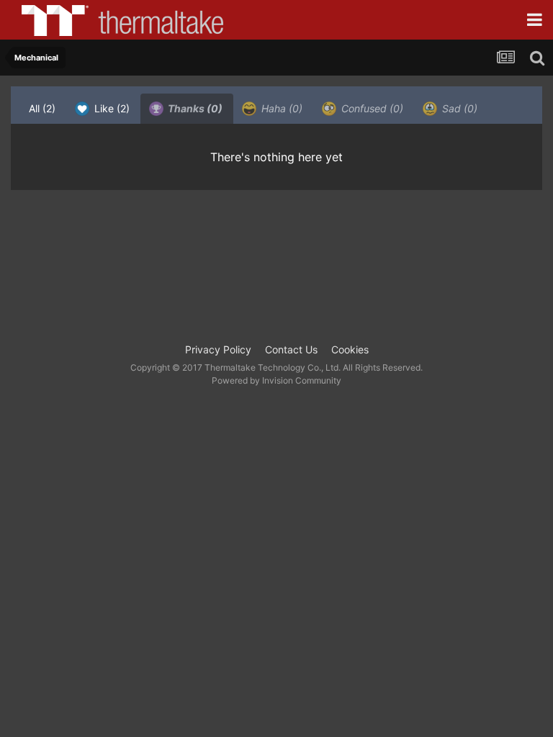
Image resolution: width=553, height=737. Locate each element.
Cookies (350, 349)
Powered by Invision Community (276, 380)
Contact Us (291, 349)
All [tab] (42, 108)
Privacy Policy (218, 349)
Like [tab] (110, 108)
